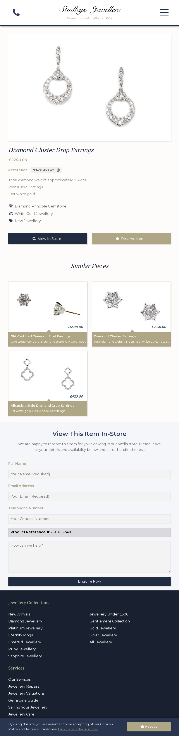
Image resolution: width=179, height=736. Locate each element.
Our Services (19, 679)
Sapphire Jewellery (25, 656)
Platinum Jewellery (25, 628)
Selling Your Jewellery (27, 707)
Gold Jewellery (103, 628)
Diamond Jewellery (25, 621)
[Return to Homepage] (90, 10)
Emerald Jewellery (24, 642)
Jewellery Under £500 (109, 614)
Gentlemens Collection (110, 621)
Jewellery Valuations (26, 693)
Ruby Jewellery (22, 649)
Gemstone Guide (23, 700)
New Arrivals (19, 614)
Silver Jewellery (103, 635)
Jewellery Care (21, 714)
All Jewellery (101, 642)
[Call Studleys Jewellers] (16, 14)
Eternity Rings (20, 635)
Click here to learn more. (78, 729)
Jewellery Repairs (23, 686)
